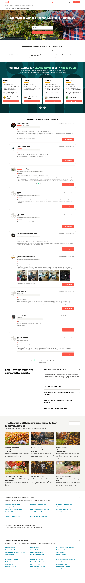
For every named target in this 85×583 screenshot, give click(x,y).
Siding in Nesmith (9, 564)
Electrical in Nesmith (10, 550)
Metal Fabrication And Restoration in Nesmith (41, 557)
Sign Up (77, 2)
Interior (7, 5)
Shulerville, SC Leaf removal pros (64, 504)
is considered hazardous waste (52, 377)
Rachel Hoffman (35, 476)
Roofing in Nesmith (34, 547)
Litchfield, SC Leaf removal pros (38, 504)
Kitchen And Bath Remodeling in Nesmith (15, 552)
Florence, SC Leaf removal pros (63, 509)
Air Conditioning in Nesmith (36, 552)
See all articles (74, 423)
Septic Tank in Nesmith (35, 550)
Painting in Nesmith (9, 554)
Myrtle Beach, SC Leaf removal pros (39, 516)
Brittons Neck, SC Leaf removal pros (13, 509)
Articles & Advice (29, 5)
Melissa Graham (9, 447)
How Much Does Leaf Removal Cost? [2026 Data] (15, 450)
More (23, 5)
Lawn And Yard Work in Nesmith (12, 532)
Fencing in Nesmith (9, 561)
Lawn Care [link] (14, 8)
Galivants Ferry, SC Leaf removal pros (39, 509)
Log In (69, 2)
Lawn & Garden (18, 5)
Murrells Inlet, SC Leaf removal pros (39, 507)
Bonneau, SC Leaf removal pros (63, 511)
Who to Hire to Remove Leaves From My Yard (67, 479)
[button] (22, 275)
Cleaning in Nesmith (10, 569)
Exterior (11, 5)
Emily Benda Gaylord (10, 476)
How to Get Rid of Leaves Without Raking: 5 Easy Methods (17, 479)
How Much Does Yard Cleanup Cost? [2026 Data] (41, 450)
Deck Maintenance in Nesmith (37, 561)
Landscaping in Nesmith (61, 564)
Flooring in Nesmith (35, 564)
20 (50, 360)
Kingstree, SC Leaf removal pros (12, 504)
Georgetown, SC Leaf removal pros (13, 511)
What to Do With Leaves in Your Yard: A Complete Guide (67, 450)
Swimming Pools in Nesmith (37, 569)
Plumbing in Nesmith (10, 547)
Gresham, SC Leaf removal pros (12, 507)
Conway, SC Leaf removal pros (12, 516)
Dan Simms (33, 447)
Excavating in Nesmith (10, 566)
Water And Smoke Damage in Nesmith (65, 547)
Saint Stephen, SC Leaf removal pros (39, 514)
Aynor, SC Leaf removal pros (37, 511)
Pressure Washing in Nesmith (37, 554)
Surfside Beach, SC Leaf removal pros (65, 507)
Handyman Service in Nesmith (37, 566)
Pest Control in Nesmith (61, 569)
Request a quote (11, 101)
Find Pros (42, 33)
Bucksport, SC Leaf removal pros (13, 514)
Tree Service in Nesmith (10, 557)
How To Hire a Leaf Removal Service (41, 479)
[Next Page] (53, 360)
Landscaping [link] (7, 8)
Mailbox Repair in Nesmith (11, 559)
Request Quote (68, 139)
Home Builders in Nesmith (36, 559)
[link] (4, 97)
